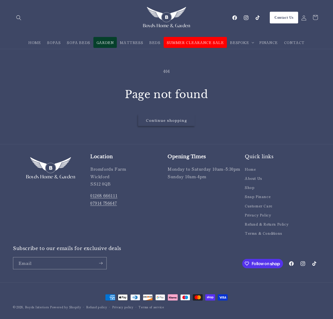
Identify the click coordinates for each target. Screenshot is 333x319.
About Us (253, 178)
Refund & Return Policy (267, 224)
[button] (18, 17)
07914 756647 (103, 203)
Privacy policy (122, 307)
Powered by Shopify (65, 307)
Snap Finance (258, 196)
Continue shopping (166, 120)
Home (250, 169)
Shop (249, 187)
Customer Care (258, 205)
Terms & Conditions (263, 233)
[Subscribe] (100, 263)
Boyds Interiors (37, 307)
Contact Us (283, 18)
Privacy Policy (258, 215)
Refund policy (96, 307)
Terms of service (151, 307)
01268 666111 (103, 195)
